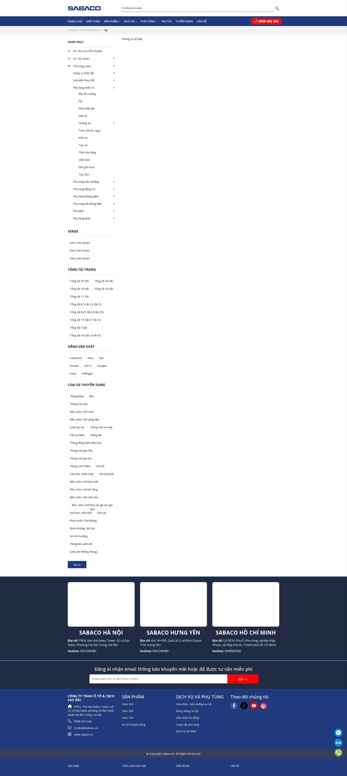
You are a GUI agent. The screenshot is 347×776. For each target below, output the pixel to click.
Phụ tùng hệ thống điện (87, 203)
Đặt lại (77, 564)
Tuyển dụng (184, 21)
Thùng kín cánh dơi (81, 544)
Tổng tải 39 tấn (79, 281)
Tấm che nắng (87, 152)
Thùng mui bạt (78, 404)
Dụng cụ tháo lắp (83, 73)
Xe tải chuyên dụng (133, 724)
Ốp (80, 101)
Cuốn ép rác (77, 427)
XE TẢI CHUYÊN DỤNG (87, 51)
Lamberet (76, 358)
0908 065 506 (268, 21)
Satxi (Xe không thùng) (83, 551)
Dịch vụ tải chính (186, 731)
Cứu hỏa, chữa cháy (82, 474)
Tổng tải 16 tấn (103, 288)
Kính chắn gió (87, 108)
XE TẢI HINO (81, 58)
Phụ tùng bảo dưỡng (86, 181)
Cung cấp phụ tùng (187, 724)
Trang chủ (74, 21)
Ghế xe (83, 116)
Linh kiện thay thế (83, 80)
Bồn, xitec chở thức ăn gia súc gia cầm (92, 505)
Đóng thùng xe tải (187, 711)
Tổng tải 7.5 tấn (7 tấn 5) (85, 320)
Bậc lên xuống (87, 93)
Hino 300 (127, 704)
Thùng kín (96, 435)
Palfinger (87, 373)
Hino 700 (127, 717)
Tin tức (166, 21)
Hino (90, 358)
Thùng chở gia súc (81, 458)
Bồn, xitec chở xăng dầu (84, 419)
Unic (101, 358)
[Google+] (254, 705)
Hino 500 (127, 711)
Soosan (74, 365)
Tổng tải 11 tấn (79, 296)
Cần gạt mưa (86, 167)
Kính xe (83, 137)
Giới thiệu (93, 21)
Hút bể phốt (106, 474)
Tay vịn (83, 145)
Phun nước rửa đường (83, 520)
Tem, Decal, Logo (89, 130)
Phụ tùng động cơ (84, 189)
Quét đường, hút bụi (82, 528)
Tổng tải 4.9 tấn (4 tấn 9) (85, 335)
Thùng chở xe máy (101, 427)
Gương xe (85, 123)
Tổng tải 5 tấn (78, 327)
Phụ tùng (148, 21)
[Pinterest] (263, 705)
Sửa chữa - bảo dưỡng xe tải (193, 704)
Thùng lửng (77, 396)
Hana (73, 373)
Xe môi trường (79, 536)
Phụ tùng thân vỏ (91, 30)
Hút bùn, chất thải (81, 513)
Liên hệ (201, 21)
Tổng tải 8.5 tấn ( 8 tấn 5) (85, 304)
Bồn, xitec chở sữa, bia (84, 497)
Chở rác (101, 513)
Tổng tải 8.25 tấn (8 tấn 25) (87, 312)
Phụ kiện (78, 211)
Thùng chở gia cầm (81, 450)
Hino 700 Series (80, 243)
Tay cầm (84, 174)
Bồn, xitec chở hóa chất (84, 481)
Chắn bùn (84, 159)
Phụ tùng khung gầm (85, 196)
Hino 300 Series (80, 258)
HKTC (88, 365)
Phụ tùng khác (82, 218)
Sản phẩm (111, 21)
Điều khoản (183, 766)
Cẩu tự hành (77, 435)
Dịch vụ (129, 21)
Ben (91, 396)
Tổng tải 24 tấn (79, 288)
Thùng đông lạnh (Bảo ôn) (85, 443)
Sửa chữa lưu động (187, 717)
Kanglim (102, 365)
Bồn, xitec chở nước (82, 411)
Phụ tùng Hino (82, 66)
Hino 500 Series (80, 250)
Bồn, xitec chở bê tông (84, 489)
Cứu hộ (100, 466)
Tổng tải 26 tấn (103, 281)
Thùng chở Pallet (80, 466)
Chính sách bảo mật (134, 766)
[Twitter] (244, 705)
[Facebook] (234, 705)
